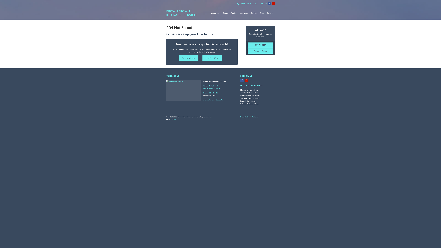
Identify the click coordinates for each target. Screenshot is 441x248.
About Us (215, 13)
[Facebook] (242, 81)
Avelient (173, 120)
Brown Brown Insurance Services (181, 13)
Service (254, 13)
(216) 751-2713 (212, 58)
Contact (270, 13)
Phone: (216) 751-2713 (248, 4)
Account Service (208, 100)
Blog (262, 13)
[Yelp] (246, 81)
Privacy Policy (244, 117)
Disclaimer (255, 117)
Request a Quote (229, 13)
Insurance (244, 13)
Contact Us (219, 100)
